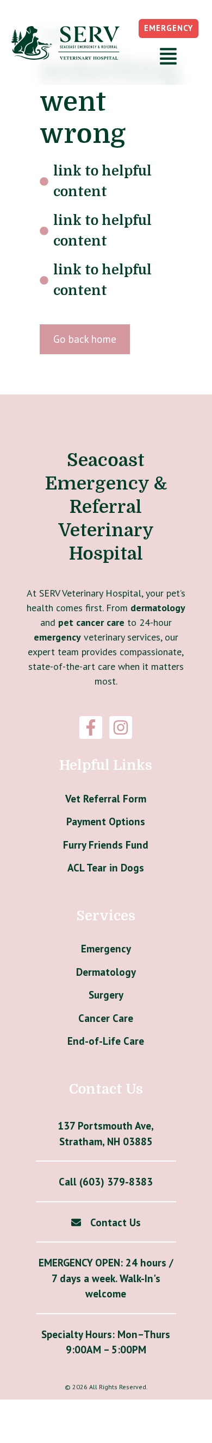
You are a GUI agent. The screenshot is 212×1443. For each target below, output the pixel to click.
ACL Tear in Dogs (105, 867)
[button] (168, 58)
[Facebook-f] (90, 727)
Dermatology (106, 971)
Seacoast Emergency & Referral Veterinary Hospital (106, 507)
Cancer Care (105, 1018)
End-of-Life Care (105, 1040)
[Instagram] (120, 727)
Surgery (106, 994)
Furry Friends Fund (105, 844)
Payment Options (105, 821)
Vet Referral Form (105, 798)
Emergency (106, 948)
